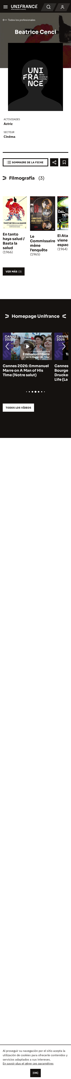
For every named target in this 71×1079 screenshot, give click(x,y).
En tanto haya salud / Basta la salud (14, 241)
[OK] (35, 1072)
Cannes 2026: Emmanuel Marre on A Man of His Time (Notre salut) (26, 370)
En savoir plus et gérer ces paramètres (28, 1063)
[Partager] (54, 162)
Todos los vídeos (18, 407)
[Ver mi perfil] (62, 7)
